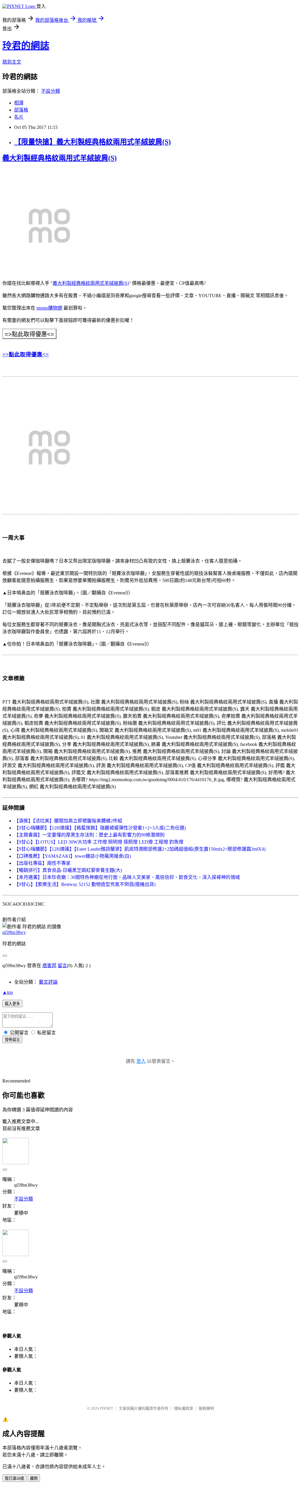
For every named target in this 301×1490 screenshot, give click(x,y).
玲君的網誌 (25, 45)
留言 (62, 965)
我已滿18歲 (14, 1478)
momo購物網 (49, 307)
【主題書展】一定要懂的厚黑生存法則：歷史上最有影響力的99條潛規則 (89, 834)
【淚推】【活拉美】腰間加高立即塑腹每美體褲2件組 (68, 820)
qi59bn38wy (14, 932)
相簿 (19, 102)
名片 (19, 116)
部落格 (21, 109)
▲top (7, 992)
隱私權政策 (183, 1408)
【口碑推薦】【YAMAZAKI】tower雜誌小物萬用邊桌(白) (72, 856)
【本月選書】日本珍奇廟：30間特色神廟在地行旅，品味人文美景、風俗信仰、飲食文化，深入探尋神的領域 (127, 877)
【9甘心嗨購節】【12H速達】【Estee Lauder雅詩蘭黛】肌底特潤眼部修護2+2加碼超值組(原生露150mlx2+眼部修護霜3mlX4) (139, 849)
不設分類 (50, 91)
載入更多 (12, 1004)
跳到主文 (11, 61)
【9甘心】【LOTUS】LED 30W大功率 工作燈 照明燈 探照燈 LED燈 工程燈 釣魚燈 (98, 841)
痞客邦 (49, 965)
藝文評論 (48, 982)
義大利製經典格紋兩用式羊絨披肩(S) (59, 158)
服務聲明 (206, 1408)
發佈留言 (12, 1039)
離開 (34, 1478)
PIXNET (106, 1408)
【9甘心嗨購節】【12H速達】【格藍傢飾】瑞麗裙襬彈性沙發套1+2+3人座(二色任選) (100, 827)
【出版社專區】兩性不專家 (42, 863)
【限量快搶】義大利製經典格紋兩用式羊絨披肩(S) (92, 142)
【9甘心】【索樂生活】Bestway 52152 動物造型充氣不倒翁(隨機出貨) (84, 884)
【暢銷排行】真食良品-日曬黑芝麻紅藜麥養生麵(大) (68, 870)
